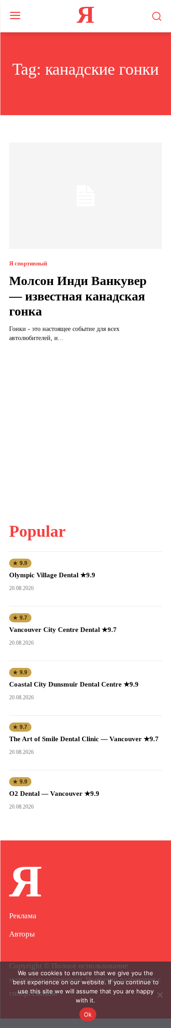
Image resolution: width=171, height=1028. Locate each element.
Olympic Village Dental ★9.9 (52, 575)
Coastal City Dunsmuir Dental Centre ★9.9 (74, 684)
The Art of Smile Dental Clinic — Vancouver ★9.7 (84, 739)
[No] (159, 994)
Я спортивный (28, 263)
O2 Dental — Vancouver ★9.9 (54, 793)
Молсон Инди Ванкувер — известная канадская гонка (78, 296)
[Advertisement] (85, 426)
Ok (88, 1014)
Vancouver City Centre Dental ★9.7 (63, 629)
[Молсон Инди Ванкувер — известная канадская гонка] (85, 195)
